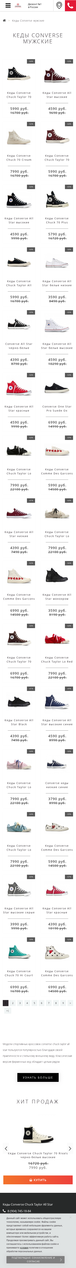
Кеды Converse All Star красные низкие (57, 912)
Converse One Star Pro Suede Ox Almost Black (57, 410)
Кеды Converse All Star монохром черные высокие (57, 599)
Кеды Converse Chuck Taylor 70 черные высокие (19, 97)
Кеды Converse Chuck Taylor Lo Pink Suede (19, 787)
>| (7, 1010)
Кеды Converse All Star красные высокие (19, 410)
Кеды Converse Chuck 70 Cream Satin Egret (19, 160)
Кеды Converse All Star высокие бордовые (57, 97)
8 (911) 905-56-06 (70, 5)
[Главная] (4, 20)
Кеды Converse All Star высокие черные (19, 222)
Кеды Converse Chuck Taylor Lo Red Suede (57, 661)
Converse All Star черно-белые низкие (19, 348)
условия (24, 1247)
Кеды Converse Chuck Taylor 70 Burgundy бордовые (57, 160)
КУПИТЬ (40, 1180)
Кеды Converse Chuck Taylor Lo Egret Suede (57, 536)
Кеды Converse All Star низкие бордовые (19, 536)
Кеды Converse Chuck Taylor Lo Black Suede (19, 473)
